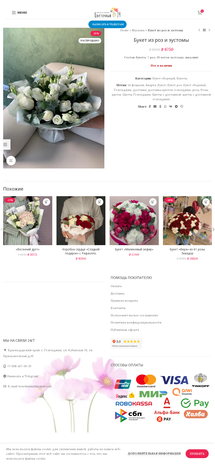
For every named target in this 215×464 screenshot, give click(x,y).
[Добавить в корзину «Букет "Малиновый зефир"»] (153, 202)
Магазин (138, 30)
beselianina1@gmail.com (35, 386)
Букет (161, 85)
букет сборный (194, 85)
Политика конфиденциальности (136, 322)
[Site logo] (107, 12)
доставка (139, 90)
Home (124, 30)
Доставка (117, 293)
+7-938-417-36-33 (19, 366)
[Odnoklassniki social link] (160, 106)
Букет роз (174, 85)
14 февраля (136, 85)
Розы (204, 90)
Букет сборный (163, 78)
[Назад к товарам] (204, 30)
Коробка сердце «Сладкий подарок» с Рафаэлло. (81, 251)
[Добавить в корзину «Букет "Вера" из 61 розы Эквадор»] (206, 202)
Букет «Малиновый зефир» (134, 249)
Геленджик (122, 90)
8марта (151, 85)
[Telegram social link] (176, 106)
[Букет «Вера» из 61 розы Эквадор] (187, 220)
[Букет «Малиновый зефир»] (134, 220)
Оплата (116, 286)
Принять (197, 454)
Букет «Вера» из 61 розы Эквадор (187, 251)
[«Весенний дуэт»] (27, 220)
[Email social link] (155, 106)
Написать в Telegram (22, 376)
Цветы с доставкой (166, 94)
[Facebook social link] (149, 106)
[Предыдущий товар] (199, 30)
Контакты (118, 308)
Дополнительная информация (154, 453)
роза (195, 90)
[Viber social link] (182, 106)
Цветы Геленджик (137, 94)
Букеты (182, 78)
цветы (116, 94)
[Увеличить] (11, 160)
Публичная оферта (125, 330)
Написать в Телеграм (108, 24)
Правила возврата (124, 300)
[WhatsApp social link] (165, 106)
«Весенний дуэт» (27, 249)
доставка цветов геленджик (169, 90)
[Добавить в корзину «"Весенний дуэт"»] (46, 202)
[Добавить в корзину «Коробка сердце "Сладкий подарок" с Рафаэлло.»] (99, 202)
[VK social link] (171, 106)
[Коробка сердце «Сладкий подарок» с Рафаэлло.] (81, 220)
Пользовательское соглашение (134, 315)
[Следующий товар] (209, 30)
